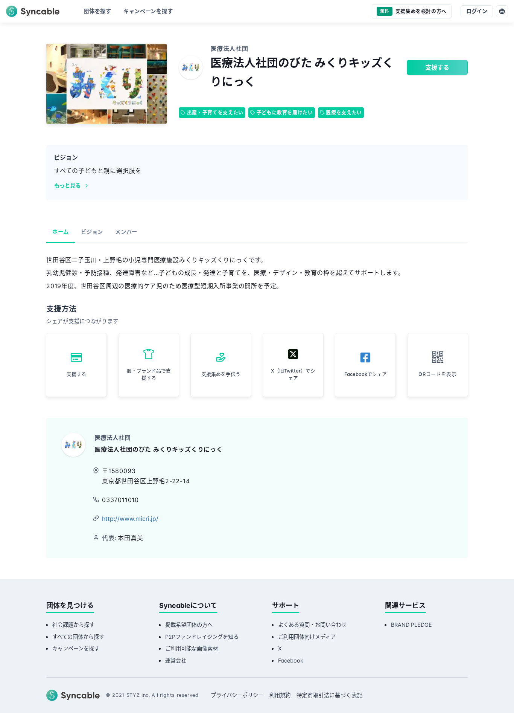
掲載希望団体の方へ (189, 624)
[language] (502, 11)
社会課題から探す (73, 624)
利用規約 (279, 695)
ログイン (476, 11)
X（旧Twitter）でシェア (293, 374)
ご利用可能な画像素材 (191, 648)
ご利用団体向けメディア (307, 637)
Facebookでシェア (365, 374)
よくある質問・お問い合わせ (312, 624)
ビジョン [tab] (92, 232)
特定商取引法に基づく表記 (330, 695)
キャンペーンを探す (75, 648)
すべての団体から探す (78, 637)
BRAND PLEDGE (411, 624)
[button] (438, 365)
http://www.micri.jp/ (130, 518)
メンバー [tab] (126, 232)
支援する (437, 67)
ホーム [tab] (60, 232)
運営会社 (175, 660)
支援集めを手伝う (220, 374)
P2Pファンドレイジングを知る (202, 637)
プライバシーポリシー (237, 695)
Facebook (290, 660)
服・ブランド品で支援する (149, 374)
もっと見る (67, 185)
